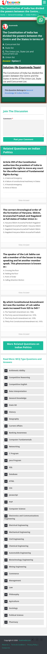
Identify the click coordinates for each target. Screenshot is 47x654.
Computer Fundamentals (19, 439)
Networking (13, 446)
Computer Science (16, 508)
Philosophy (13, 594)
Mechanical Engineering (18, 532)
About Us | (6, 645)
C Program (13, 453)
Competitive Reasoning (18, 377)
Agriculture (13, 601)
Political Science (15, 615)
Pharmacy (12, 622)
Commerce (13, 573)
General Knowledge (16, 398)
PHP (10, 502)
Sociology (12, 608)
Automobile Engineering (19, 553)
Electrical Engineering (17, 525)
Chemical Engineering (17, 546)
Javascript (12, 495)
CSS (9, 488)
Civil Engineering (15, 539)
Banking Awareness (17, 432)
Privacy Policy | (33, 645)
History (11, 412)
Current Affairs (14, 426)
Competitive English (17, 384)
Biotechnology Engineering (20, 560)
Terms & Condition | (18, 645)
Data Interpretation (17, 391)
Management (14, 580)
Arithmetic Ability (16, 370)
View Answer (23, 200)
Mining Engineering (16, 566)
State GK (12, 405)
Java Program (14, 460)
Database (12, 474)
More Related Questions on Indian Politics (23, 345)
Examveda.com (24, 640)
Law (10, 587)
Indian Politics (23, 93)
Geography (13, 419)
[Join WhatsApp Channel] (41, 20)
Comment (8, 118)
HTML (10, 481)
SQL (10, 467)
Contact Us (6, 648)
